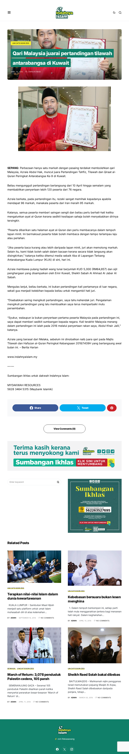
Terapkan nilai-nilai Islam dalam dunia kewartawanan (32, 596)
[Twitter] (64, 749)
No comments (47, 618)
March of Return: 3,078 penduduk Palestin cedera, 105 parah (34, 677)
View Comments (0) (64, 428)
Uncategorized (20, 43)
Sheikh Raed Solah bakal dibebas (94, 675)
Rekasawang (68, 739)
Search (58, 482)
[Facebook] (57, 749)
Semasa (11, 669)
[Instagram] (71, 749)
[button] (9, 12)
